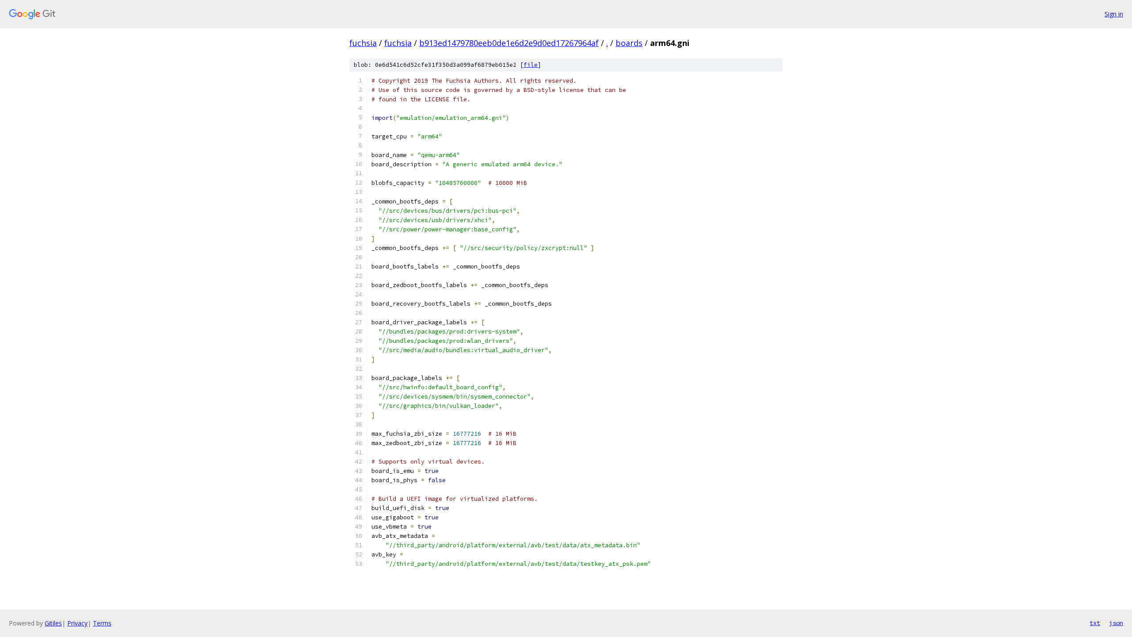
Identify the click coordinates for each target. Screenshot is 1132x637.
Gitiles (53, 623)
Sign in (1114, 14)
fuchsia (363, 43)
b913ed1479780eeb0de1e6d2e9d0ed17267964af (509, 43)
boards (629, 43)
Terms (102, 623)
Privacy (77, 623)
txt (1095, 623)
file (531, 65)
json (1116, 623)
